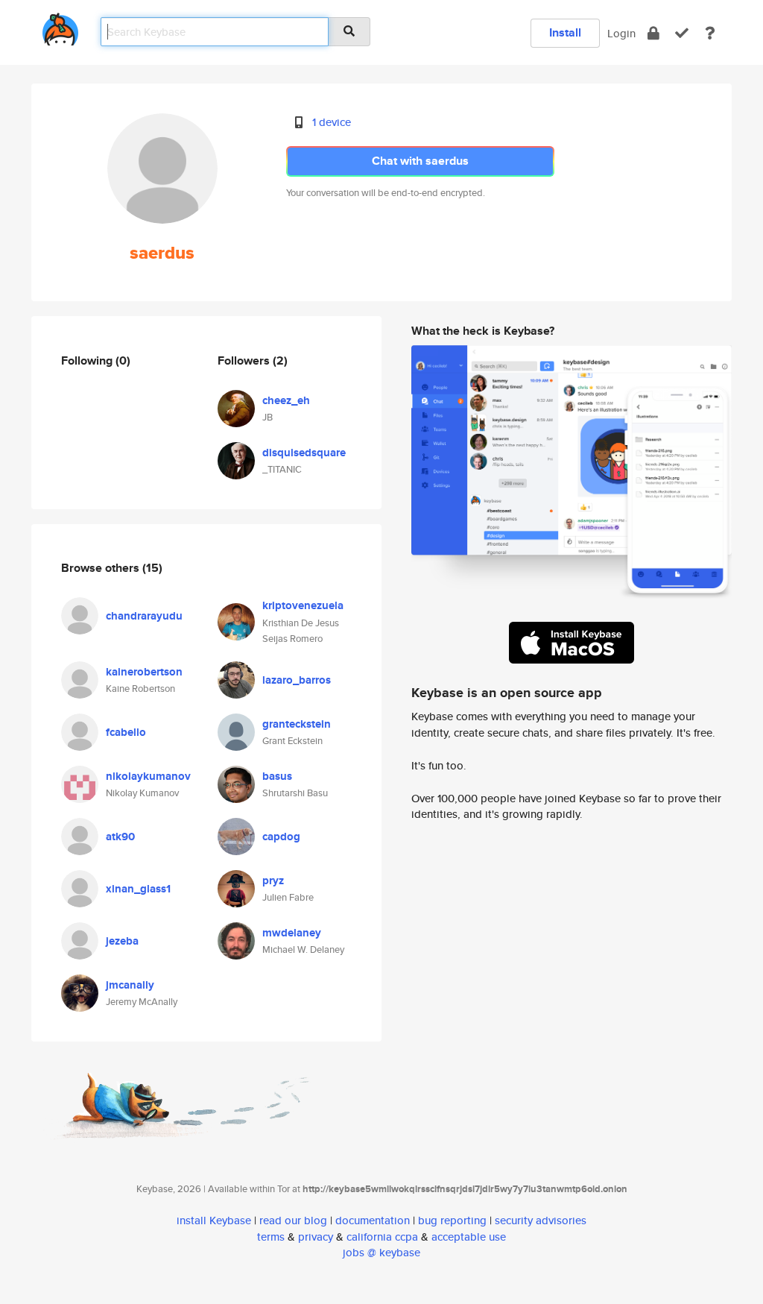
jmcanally (130, 985)
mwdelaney (291, 933)
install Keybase (214, 1220)
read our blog (293, 1220)
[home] (60, 26)
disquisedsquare (304, 452)
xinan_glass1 (138, 889)
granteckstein (296, 724)
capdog (281, 836)
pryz (273, 880)
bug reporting (452, 1220)
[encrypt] (653, 33)
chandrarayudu (144, 616)
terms (271, 1236)
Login (621, 33)
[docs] (710, 33)
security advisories (540, 1220)
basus (277, 776)
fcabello (126, 732)
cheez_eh (286, 400)
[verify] (681, 33)
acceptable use (468, 1236)
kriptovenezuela (302, 605)
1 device (331, 122)
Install (565, 32)
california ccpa (382, 1236)
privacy (315, 1236)
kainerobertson (144, 672)
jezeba (122, 941)
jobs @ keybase (381, 1252)
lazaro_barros (296, 680)
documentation (372, 1220)
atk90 (120, 836)
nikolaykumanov (148, 776)
